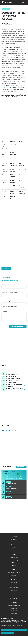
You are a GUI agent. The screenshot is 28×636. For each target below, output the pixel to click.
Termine (14, 595)
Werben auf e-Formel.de (14, 572)
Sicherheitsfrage (6, 301)
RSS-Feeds (14, 582)
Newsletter (15, 430)
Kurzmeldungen (14, 587)
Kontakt (14, 550)
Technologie (14, 608)
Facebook (3, 430)
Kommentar (4, 311)
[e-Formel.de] (7, 2)
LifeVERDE (14, 562)
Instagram (12, 430)
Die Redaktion (14, 539)
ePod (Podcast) (14, 598)
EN (23, 2)
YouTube (9, 430)
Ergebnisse (14, 590)
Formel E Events (20, 466)
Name (4, 284)
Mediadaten (14, 575)
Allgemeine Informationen (14, 605)
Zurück (7, 268)
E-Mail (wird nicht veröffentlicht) (10, 292)
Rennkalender (14, 613)
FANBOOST (14, 611)
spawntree (14, 565)
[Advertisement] (14, 220)
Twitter (6, 430)
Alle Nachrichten (14, 585)
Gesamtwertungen (14, 593)
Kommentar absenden (17, 326)
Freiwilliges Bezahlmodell (14, 542)
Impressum (14, 544)
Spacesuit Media (14, 557)
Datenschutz (14, 547)
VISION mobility (14, 560)
